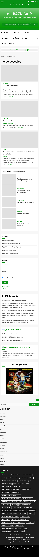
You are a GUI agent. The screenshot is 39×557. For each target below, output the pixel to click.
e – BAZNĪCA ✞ (19, 14)
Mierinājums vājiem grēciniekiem (9, 190)
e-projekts (16, 32)
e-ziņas (5, 149)
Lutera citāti (23, 513)
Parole (4, 271)
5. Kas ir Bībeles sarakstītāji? (19, 50)
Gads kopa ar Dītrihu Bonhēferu (11, 498)
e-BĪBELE (16, 38)
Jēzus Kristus (6, 504)
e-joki (1, 429)
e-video (2, 458)
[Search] (37, 38)
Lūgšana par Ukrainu (19, 73)
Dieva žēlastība (26, 489)
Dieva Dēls (16, 483)
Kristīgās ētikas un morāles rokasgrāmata (13, 510)
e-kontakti (5, 32)
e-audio (2, 419)
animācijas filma (27, 475)
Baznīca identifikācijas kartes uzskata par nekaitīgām (19, 140)
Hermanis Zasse (25, 539)
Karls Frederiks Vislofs (8, 123)
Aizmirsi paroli (6, 289)
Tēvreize (16, 531)
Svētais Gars (30, 522)
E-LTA (4, 43)
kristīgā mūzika (28, 507)
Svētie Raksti (19, 525)
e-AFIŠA (11, 43)
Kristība (14, 504)
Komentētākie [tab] (19, 171)
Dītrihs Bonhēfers (19, 535)
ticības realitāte (6, 531)
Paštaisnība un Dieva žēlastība (9, 224)
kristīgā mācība (17, 507)
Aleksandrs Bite (7, 535)
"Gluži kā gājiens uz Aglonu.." (19, 300)
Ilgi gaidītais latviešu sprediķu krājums (12, 247)
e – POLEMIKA (14, 330)
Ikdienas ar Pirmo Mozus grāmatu (11, 501)
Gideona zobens (19, 109)
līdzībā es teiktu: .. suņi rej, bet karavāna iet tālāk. (21, 310)
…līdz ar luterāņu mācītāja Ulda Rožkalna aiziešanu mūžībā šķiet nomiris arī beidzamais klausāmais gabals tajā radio (18, 315)
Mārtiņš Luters (25, 516)
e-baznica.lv (15, 492)
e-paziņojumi (20, 200)
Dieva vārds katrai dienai (19, 347)
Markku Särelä (29, 537)
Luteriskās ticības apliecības (10, 253)
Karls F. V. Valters (13, 539)
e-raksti (19, 176)
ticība (25, 528)
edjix (4, 88)
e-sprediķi (3, 455)
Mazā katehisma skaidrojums (10, 516)
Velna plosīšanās (9, 213)
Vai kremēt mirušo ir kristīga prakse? (12, 334)
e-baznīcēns (6, 265)
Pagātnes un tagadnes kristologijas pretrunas (9, 179)
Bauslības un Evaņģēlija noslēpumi (17, 478)
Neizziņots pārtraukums (9, 202)
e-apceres (5, 118)
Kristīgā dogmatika (24, 504)
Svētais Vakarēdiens (7, 525)
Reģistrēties (6, 287)
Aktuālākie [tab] (7, 171)
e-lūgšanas (6, 83)
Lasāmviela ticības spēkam (9, 250)
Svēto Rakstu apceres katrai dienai (11, 528)
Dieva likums (25, 483)
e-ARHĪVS (27, 32)
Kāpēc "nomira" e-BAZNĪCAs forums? (12, 340)
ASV (3, 478)
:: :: (15, 549)
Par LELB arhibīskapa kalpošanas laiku (12, 337)
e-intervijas (3, 426)
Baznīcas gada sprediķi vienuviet (11, 243)
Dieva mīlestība (6, 486)
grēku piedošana (27, 498)
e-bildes (2, 422)
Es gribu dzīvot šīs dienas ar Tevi (11, 495)
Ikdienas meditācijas (29, 501)
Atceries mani (8, 278)
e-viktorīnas (3, 461)
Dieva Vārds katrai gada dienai (10, 489)
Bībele (31, 478)
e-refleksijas (20, 188)
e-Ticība (25, 38)
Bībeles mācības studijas (9, 481)
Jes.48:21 (5, 351)
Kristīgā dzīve (6, 507)
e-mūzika (2, 439)
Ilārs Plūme (19, 537)
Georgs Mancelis (9, 537)
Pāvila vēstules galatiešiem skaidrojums (13, 522)
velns (22, 531)
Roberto (5, 156)
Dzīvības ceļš (5, 492)
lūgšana (31, 513)
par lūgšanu (5, 519)
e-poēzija (2, 445)
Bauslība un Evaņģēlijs (8, 240)
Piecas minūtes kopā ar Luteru (20, 519)
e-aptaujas (3, 416)
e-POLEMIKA (6, 38)
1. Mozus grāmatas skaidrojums (11, 475)
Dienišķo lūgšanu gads (25, 481)
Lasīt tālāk (11, 96)
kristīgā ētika (31, 510)
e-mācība (2, 435)
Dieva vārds (17, 486)
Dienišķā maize (6, 483)
